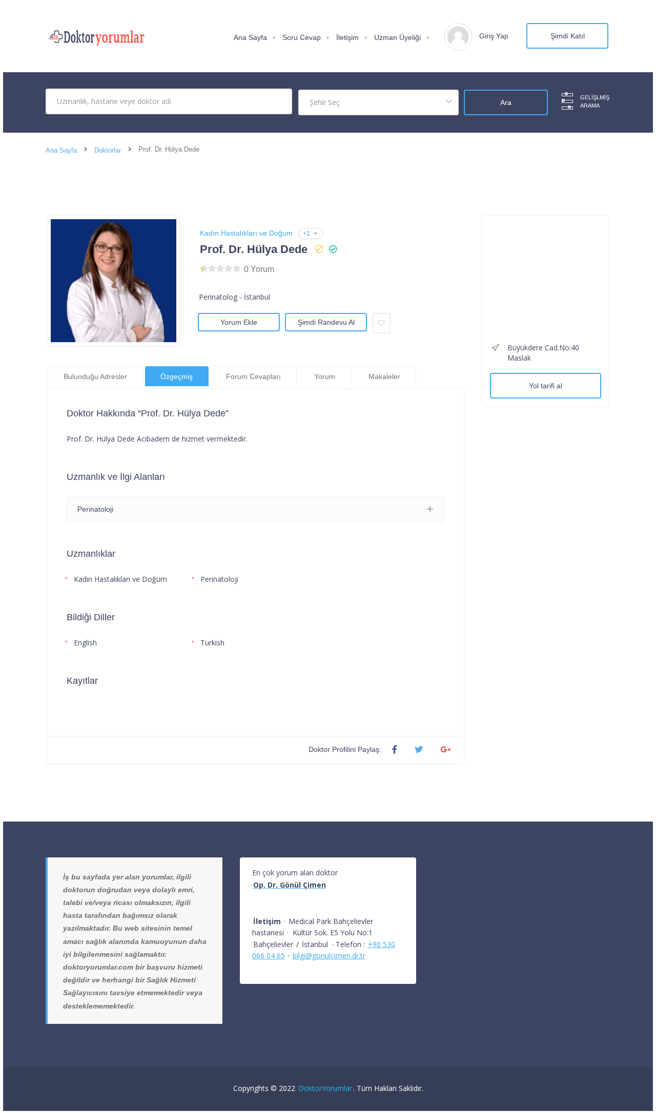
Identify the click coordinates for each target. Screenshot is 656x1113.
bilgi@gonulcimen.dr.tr (329, 955)
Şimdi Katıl (567, 36)
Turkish (212, 642)
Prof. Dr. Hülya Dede (254, 249)
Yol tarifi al (545, 386)
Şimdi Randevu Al (326, 322)
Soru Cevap (301, 37)
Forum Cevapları (253, 376)
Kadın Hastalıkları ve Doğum (246, 233)
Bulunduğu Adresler (95, 376)
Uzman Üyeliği (397, 37)
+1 (306, 233)
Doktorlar (107, 150)
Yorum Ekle (238, 322)
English (85, 642)
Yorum (324, 376)
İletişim (347, 37)
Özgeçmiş (176, 376)
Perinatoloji (219, 579)
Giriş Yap (493, 36)
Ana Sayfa (250, 37)
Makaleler (384, 376)
